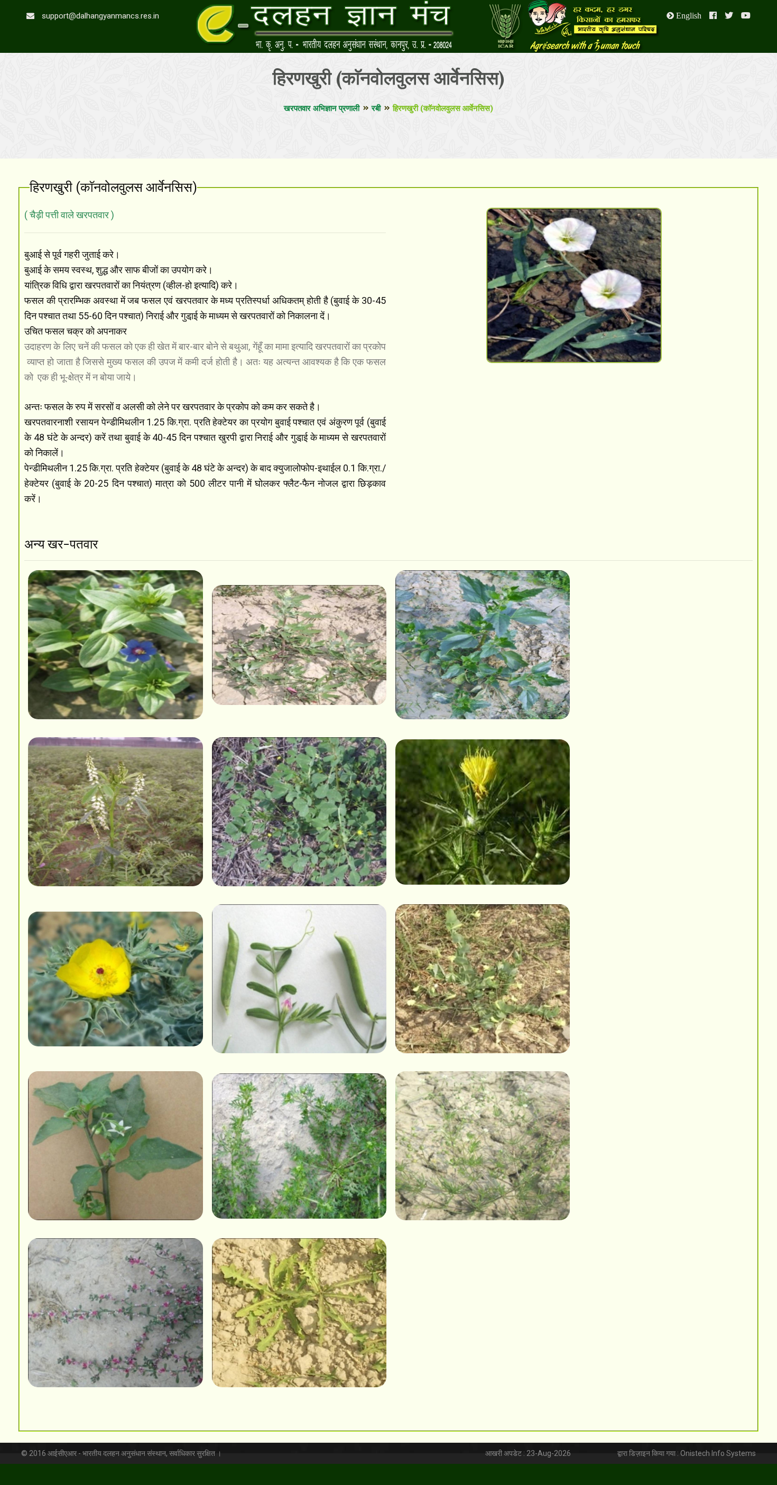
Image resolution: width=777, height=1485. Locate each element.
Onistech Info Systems (718, 1453)
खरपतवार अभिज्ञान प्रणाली (321, 108)
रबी (376, 108)
